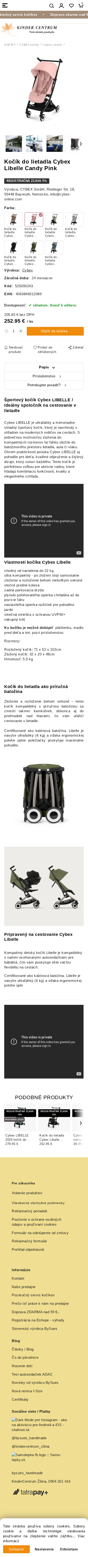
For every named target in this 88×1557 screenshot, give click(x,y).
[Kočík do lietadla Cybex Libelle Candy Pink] (44, 89)
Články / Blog (23, 1349)
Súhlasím (16, 1549)
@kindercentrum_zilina (31, 1446)
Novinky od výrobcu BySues (35, 1383)
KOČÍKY (9, 44)
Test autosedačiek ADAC (32, 1374)
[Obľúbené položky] (71, 6)
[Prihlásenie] (61, 6)
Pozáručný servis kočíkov (33, 1295)
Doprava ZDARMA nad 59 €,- (36, 1312)
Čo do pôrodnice (25, 1357)
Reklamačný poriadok (30, 1211)
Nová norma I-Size (28, 1391)
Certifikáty (20, 1399)
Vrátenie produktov (27, 1193)
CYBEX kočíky (29, 44)
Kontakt (18, 1278)
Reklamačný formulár (29, 1241)
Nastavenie (44, 1549)
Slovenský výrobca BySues (34, 1329)
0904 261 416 (59, 1481)
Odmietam (69, 1549)
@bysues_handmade (29, 1438)
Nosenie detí (22, 1366)
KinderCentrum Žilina (29, 1481)
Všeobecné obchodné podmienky (38, 1203)
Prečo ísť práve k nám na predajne (40, 1303)
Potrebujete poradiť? (44, 385)
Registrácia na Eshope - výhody (38, 1320)
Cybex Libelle (52, 44)
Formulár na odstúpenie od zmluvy (40, 1233)
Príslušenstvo (44, 376)
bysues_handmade (28, 1473)
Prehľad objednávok (28, 1249)
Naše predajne (24, 1287)
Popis (44, 367)
